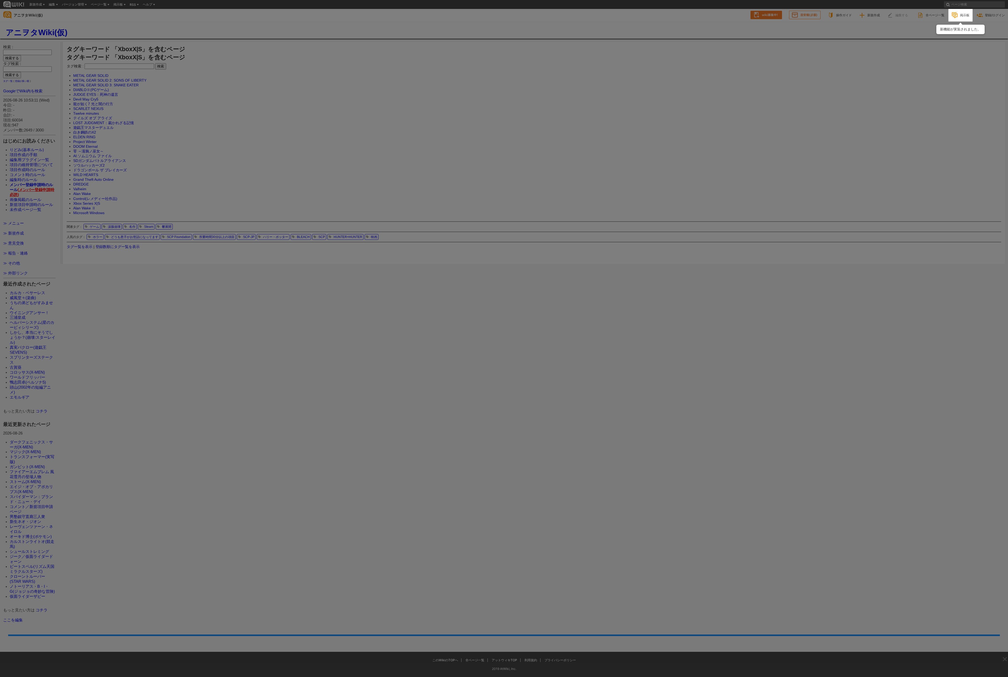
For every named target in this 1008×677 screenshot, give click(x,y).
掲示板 (964, 15)
